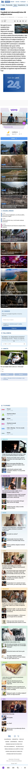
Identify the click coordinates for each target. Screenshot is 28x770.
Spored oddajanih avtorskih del (14, 751)
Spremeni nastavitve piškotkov (14, 744)
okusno (5, 662)
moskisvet (6, 589)
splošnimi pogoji (13, 323)
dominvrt (5, 627)
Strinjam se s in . (12, 324)
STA (5, 21)
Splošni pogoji (20, 746)
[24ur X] (18, 736)
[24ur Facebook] (15, 736)
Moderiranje (13, 741)
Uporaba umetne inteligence (14, 753)
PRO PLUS (21, 739)
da (2, 369)
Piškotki (20, 741)
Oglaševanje (7, 739)
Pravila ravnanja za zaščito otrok (14, 749)
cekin (4, 550)
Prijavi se (14, 328)
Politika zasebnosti (9, 746)
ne (2, 371)
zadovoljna (6, 476)
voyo (4, 699)
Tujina (15, 5)
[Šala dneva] (24, 344)
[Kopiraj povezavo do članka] (26, 21)
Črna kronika (9, 5)
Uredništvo (15, 739)
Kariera (7, 741)
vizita (4, 512)
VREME (13, 138)
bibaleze (5, 439)
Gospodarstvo (21, 5)
